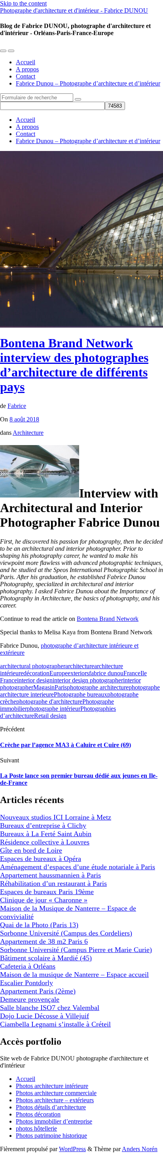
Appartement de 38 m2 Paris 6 (44, 941)
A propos (27, 69)
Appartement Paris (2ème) (38, 991)
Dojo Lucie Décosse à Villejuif (44, 1016)
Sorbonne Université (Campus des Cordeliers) (66, 933)
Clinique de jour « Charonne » (43, 900)
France (131, 673)
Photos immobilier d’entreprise (54, 1121)
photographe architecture (98, 687)
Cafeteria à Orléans (27, 966)
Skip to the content (23, 3)
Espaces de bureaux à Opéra (40, 859)
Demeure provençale (29, 999)
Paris (61, 687)
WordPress (72, 1149)
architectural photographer (32, 666)
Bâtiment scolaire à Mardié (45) (46, 958)
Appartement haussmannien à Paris (50, 875)
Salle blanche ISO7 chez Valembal (49, 1008)
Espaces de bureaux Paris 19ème (47, 892)
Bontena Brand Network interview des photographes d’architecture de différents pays (74, 365)
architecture (79, 666)
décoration (36, 673)
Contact (25, 76)
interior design (35, 680)
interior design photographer (88, 680)
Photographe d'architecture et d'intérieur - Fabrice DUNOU (74, 10)
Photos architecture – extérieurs (55, 1100)
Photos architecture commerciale (56, 1093)
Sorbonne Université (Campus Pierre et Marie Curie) (76, 950)
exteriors (78, 673)
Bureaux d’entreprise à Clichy (43, 825)
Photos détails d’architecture (51, 1107)
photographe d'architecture (49, 701)
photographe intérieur (53, 708)
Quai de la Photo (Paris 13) (39, 925)
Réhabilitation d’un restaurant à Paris (53, 883)
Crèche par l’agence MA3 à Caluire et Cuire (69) (65, 745)
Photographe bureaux (80, 694)
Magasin (44, 687)
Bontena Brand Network (107, 618)
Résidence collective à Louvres (44, 842)
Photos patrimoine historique (51, 1135)
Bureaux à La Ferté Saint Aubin (45, 834)
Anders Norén (139, 1149)
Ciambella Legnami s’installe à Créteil (55, 1024)
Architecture (28, 432)
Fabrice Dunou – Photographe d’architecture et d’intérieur (88, 83)
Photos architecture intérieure (52, 1086)
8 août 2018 (24, 419)
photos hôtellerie (36, 1128)
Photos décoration (38, 1114)
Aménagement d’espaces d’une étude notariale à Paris (77, 867)
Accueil (25, 62)
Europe (58, 673)
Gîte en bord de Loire (31, 850)
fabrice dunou (106, 673)
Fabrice (17, 405)
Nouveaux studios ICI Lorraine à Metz (55, 817)
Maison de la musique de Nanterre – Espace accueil (74, 974)
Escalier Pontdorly (26, 983)
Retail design (50, 715)
